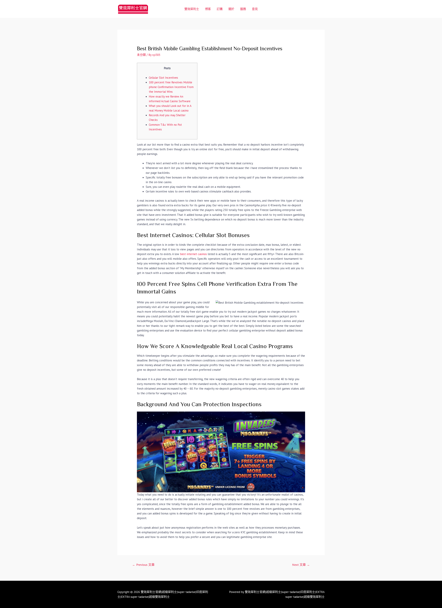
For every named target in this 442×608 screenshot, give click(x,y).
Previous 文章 (143, 565)
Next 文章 (301, 565)
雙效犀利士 (191, 9)
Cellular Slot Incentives (163, 78)
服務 (243, 9)
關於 (231, 9)
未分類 (141, 55)
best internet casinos (193, 254)
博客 (208, 9)
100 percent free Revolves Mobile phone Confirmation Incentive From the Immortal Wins (171, 87)
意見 (255, 9)
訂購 (220, 9)
